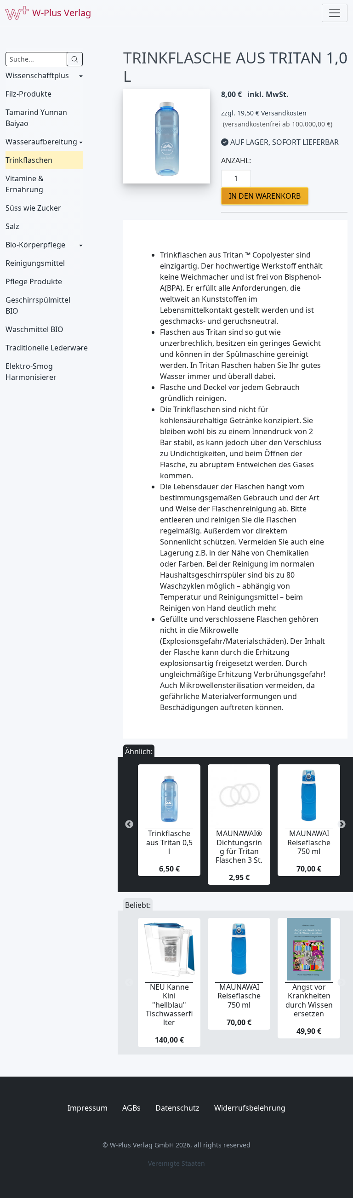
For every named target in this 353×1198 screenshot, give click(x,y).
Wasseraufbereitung (41, 142)
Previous (129, 824)
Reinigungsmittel (35, 263)
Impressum (88, 1108)
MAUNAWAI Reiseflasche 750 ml (308, 842)
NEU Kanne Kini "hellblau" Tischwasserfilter (169, 1004)
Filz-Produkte (28, 94)
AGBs (131, 1108)
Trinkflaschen (29, 160)
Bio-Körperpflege (35, 245)
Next (341, 824)
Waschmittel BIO (34, 329)
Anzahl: (236, 160)
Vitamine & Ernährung (25, 184)
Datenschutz (177, 1108)
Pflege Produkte (34, 281)
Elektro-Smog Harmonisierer (31, 371)
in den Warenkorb (265, 196)
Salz (12, 226)
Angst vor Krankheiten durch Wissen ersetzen (309, 1000)
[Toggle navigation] (334, 13)
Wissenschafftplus (37, 75)
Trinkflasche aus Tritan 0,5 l (169, 842)
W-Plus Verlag (61, 12)
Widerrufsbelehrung (249, 1108)
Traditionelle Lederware (44, 348)
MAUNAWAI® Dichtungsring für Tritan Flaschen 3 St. (239, 846)
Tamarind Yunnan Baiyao (36, 117)
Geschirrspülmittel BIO (38, 305)
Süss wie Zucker (33, 208)
